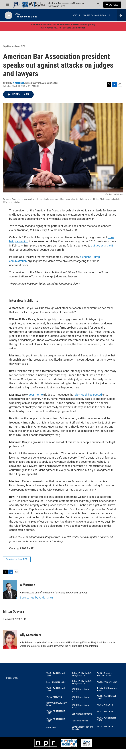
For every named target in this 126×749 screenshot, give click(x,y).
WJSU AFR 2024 (105, 726)
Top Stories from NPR (14, 46)
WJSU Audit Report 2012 (81, 690)
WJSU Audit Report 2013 (81, 698)
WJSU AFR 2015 (105, 705)
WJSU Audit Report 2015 (106, 697)
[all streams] (121, 15)
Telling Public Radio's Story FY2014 (82, 682)
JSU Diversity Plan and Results (82, 728)
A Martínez (18, 82)
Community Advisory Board (56, 704)
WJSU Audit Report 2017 (55, 720)
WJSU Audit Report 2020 (55, 712)
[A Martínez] (10, 589)
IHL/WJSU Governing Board (107, 689)
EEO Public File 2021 (56, 682)
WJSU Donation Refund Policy (104, 674)
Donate (113, 4)
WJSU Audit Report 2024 (106, 719)
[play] (8, 15)
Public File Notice (80, 721)
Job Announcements (82, 714)
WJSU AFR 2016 (54, 697)
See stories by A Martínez (36, 597)
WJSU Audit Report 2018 (55, 689)
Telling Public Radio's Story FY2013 (82, 674)
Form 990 (51, 727)
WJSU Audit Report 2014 (81, 706)
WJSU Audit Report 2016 (55, 674)
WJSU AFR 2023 (105, 712)
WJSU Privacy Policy (107, 682)
